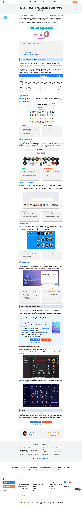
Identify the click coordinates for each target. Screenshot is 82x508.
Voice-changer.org (44, 75)
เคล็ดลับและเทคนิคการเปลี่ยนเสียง (29, 15)
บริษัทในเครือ (20, 491)
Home (21, 15)
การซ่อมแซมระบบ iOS (55, 469)
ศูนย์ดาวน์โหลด (7, 482)
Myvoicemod (52, 76)
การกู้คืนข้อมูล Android (44, 469)
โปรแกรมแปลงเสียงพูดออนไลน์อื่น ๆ (29, 54)
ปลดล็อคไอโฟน (23, 467)
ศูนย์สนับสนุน (51, 482)
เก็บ (75, 2)
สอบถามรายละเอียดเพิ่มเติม (23, 484)
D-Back (35, 488)
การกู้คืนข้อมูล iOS (14, 467)
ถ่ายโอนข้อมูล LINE (67, 467)
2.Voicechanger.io (28, 47)
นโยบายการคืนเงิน (21, 495)
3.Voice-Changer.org (29, 49)
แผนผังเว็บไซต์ (52, 488)
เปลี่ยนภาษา (6, 490)
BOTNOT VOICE (59, 75)
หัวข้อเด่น (55, 2)
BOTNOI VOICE (22, 265)
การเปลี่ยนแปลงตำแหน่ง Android (45, 467)
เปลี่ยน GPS (48, 2)
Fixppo (35, 491)
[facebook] (65, 482)
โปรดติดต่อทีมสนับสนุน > (44, 458)
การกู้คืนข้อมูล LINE (26, 469)
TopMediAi (28, 76)
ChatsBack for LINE (38, 484)
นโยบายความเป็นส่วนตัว (23, 488)
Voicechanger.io (36, 76)
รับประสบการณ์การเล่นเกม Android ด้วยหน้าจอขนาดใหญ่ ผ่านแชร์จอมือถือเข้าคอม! (52, 448)
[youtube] (70, 482)
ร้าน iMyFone (7, 486)
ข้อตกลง (20, 493)
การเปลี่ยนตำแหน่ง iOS (33, 467)
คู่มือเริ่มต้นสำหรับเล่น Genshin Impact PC (50, 454)
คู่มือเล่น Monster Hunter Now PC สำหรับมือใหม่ (30, 454)
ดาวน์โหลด (61, 2)
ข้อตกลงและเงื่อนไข (22, 486)
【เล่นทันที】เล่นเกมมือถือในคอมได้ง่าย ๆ (28, 447)
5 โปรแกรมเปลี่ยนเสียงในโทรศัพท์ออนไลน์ (30, 43)
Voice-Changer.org (23, 185)
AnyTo (34, 486)
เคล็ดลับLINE (35, 469)
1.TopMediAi (27, 45)
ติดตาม (77, 489)
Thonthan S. (53, 15)
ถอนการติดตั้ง (52, 491)
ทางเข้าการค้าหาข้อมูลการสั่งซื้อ (55, 484)
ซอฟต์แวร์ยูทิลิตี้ (41, 2)
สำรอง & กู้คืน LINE (57, 467)
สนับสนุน (66, 2)
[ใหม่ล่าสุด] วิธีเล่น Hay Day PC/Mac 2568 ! (51, 451)
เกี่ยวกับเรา (20, 482)
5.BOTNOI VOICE (28, 52)
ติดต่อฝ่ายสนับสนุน (53, 493)
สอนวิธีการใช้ (51, 486)
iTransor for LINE (37, 482)
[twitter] (67, 482)
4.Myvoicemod (27, 51)
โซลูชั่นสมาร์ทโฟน (33, 2)
